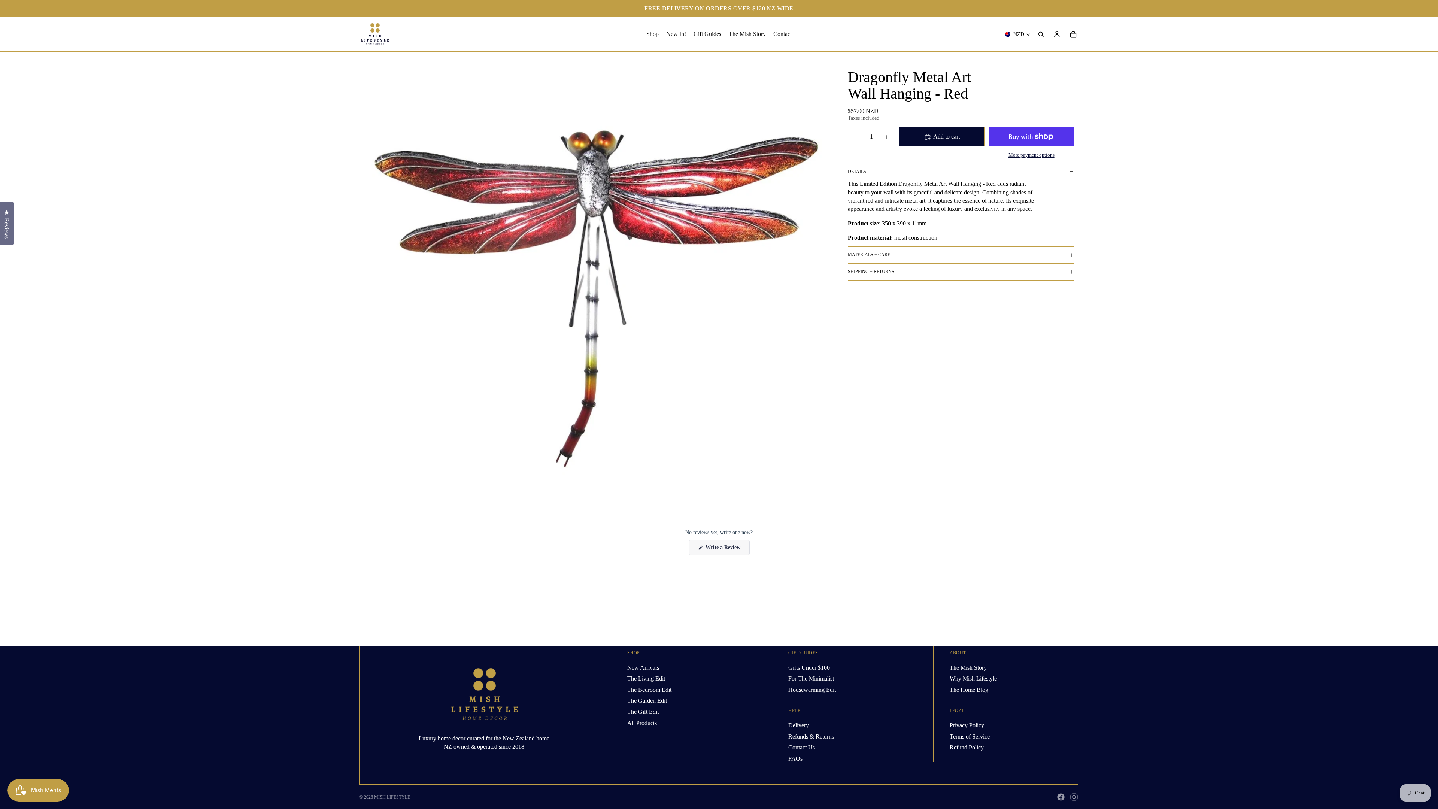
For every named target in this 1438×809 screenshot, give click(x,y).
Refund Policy (967, 747)
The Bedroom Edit (649, 689)
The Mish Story (968, 667)
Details (857, 171)
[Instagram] (1074, 797)
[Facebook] (1060, 797)
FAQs (795, 758)
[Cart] (1073, 34)
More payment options (1031, 155)
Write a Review (727, 549)
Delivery (798, 725)
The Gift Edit (643, 712)
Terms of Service (970, 736)
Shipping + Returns (871, 271)
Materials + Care (869, 254)
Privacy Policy (967, 725)
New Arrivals (643, 667)
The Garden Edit (647, 700)
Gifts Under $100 (809, 667)
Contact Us (801, 747)
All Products (642, 722)
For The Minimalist (811, 678)
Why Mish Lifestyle (973, 678)
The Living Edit (646, 678)
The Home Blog (969, 689)
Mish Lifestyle (392, 797)
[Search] (1041, 34)
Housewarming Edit (812, 689)
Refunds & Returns (811, 736)
